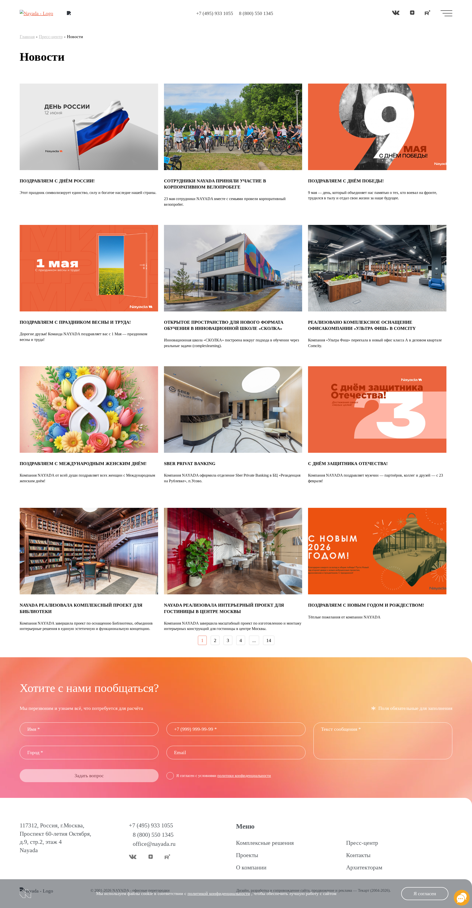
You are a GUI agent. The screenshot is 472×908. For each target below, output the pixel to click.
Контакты (358, 855)
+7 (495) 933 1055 (214, 13)
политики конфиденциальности (244, 776)
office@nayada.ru (154, 844)
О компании (251, 867)
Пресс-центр (51, 36)
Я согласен (424, 893)
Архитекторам (364, 867)
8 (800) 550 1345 (256, 13)
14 (268, 640)
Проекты (247, 855)
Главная (27, 36)
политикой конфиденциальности (219, 893)
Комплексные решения (265, 843)
